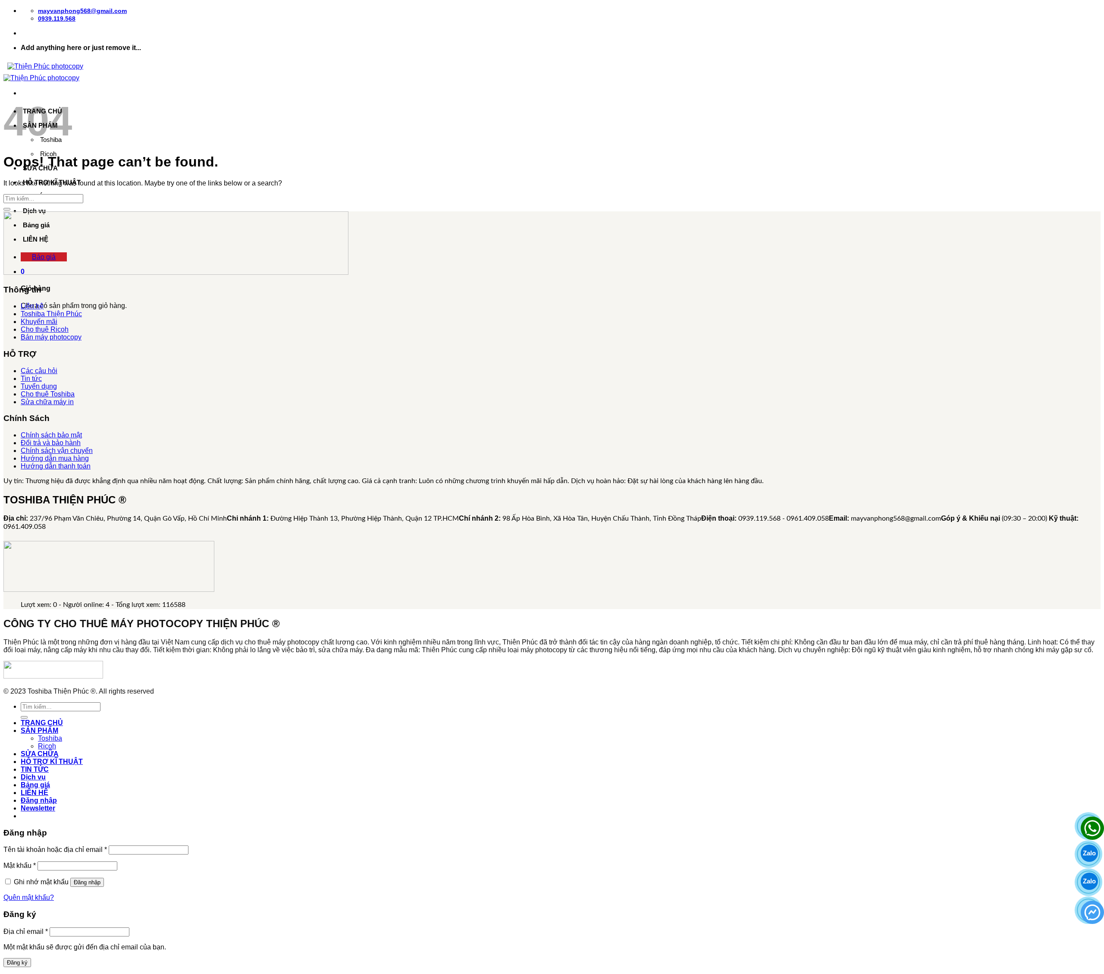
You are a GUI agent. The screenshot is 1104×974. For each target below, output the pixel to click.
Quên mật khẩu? (28, 897)
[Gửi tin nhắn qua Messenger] (1089, 909)
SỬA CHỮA (40, 753)
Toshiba (50, 738)
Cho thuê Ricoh (45, 329)
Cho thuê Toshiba (48, 394)
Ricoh (47, 746)
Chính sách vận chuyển (57, 450)
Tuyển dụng (39, 386)
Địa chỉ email (25, 931)
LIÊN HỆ (34, 792)
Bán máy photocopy (51, 337)
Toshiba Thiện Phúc (51, 313)
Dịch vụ (34, 210)
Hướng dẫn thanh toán (56, 466)
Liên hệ (32, 306)
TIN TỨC (35, 769)
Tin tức (31, 378)
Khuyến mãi (39, 321)
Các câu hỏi (39, 370)
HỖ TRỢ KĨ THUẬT (52, 761)
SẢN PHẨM (39, 730)
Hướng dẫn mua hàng (55, 458)
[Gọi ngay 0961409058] (1089, 825)
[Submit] (6, 209)
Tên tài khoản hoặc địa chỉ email (55, 849)
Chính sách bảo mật (51, 435)
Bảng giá (35, 785)
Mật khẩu (19, 865)
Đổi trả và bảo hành (51, 442)
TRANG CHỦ (42, 722)
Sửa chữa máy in (47, 401)
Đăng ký (17, 962)
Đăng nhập (87, 882)
